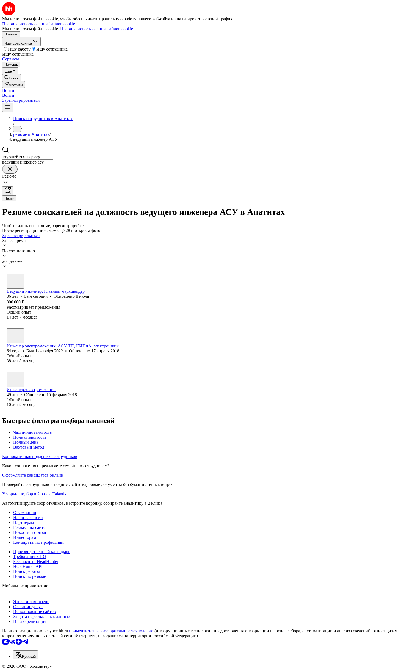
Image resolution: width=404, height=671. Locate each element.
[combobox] (27, 157)
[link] (11, 77)
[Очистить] (10, 169)
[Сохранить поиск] (7, 190)
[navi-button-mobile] (7, 107)
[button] (8, 90)
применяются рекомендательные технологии (111, 630)
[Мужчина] (15, 281)
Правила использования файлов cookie (96, 28)
